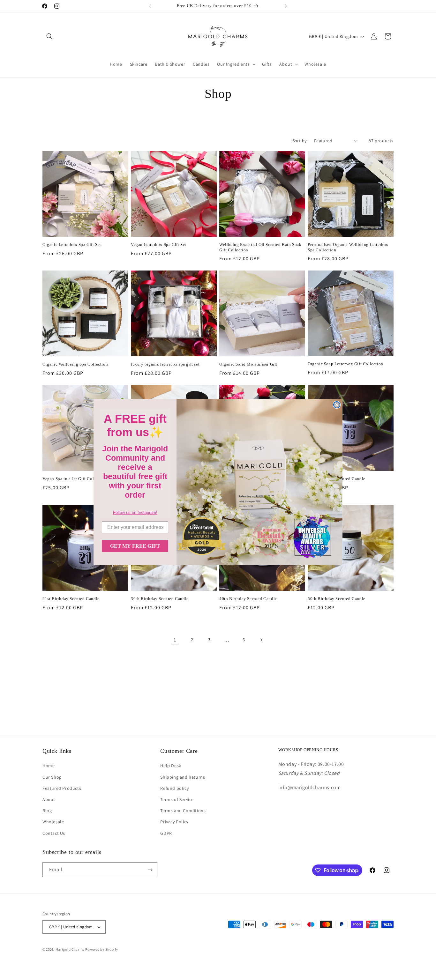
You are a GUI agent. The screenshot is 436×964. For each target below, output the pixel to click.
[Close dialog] (337, 405)
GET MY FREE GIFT (135, 545)
